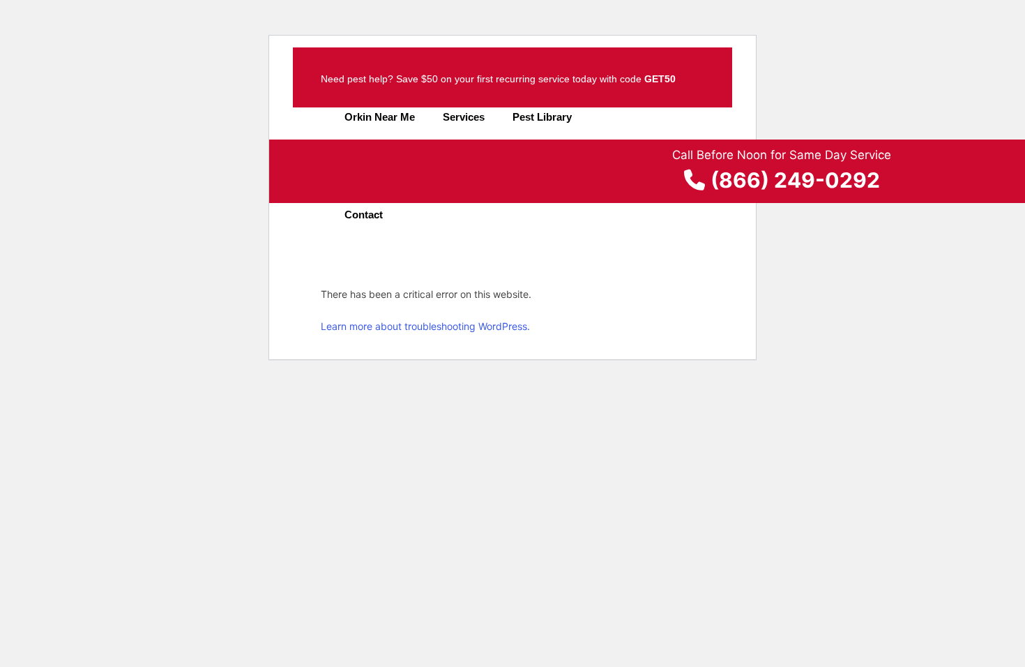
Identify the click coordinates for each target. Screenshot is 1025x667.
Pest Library (542, 117)
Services (464, 117)
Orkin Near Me (379, 117)
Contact (363, 214)
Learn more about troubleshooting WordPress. (425, 326)
